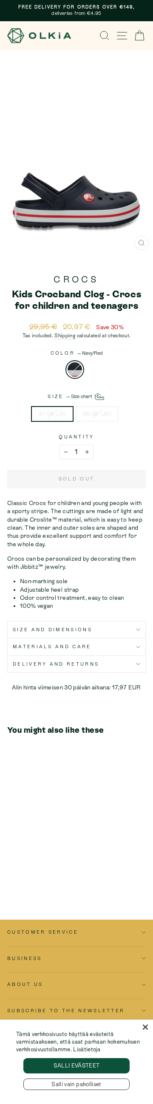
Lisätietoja (86, 1049)
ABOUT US (25, 984)
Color (77, 353)
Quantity (76, 436)
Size (71, 396)
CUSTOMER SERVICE (42, 932)
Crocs (76, 279)
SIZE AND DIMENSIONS (52, 629)
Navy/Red (74, 369)
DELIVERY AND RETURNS (56, 663)
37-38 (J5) (52, 413)
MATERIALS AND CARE (52, 646)
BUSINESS (24, 958)
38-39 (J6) (96, 413)
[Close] (145, 1027)
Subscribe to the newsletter (66, 1010)
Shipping (64, 336)
